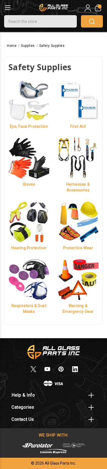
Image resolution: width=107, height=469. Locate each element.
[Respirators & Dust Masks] (29, 279)
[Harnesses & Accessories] (78, 158)
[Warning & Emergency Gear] (78, 279)
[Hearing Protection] (29, 221)
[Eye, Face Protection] (29, 100)
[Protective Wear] (78, 221)
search (92, 21)
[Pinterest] (61, 369)
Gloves (29, 184)
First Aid (78, 126)
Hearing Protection (29, 248)
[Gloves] (29, 158)
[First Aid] (78, 100)
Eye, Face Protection (29, 126)
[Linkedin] (75, 369)
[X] (33, 369)
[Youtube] (47, 369)
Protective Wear (78, 248)
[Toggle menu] (7, 7)
